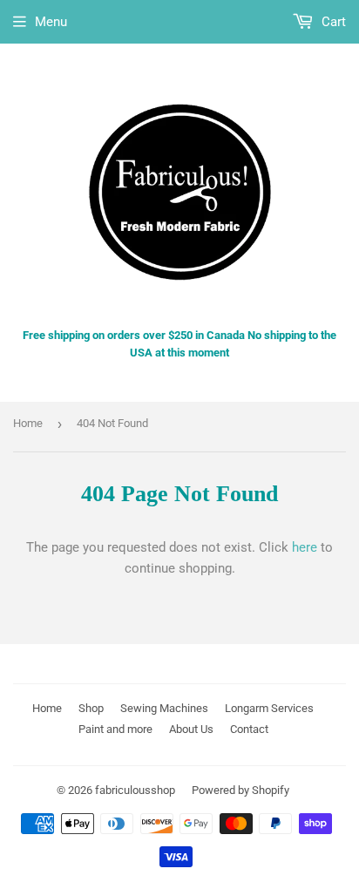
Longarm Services (269, 708)
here (304, 547)
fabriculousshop (135, 790)
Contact (249, 729)
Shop (91, 708)
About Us (191, 729)
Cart (332, 22)
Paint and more (115, 729)
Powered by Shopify (240, 790)
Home (28, 423)
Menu (51, 22)
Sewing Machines (164, 708)
